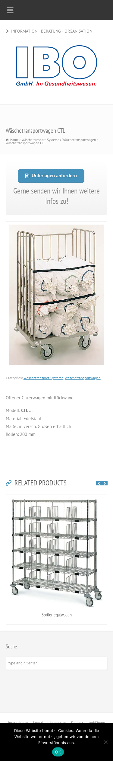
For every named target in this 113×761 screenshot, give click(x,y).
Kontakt (39, 722)
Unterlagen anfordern (54, 175)
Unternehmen (17, 722)
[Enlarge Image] (56, 225)
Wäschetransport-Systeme (43, 378)
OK (58, 752)
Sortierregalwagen (57, 615)
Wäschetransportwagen (83, 378)
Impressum (58, 722)
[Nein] (105, 742)
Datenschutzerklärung (88, 722)
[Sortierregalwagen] (56, 498)
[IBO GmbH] (56, 91)
